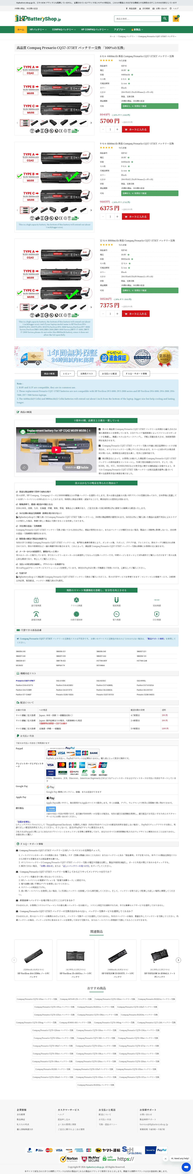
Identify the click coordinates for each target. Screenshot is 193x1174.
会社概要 (146, 8)
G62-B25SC (101, 681)
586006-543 (101, 651)
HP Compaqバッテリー (93, 29)
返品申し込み (64, 1119)
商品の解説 (49, 373)
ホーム (20, 29)
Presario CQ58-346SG (145, 695)
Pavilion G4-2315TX (64, 690)
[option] (54, 89)
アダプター (119, 29)
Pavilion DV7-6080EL (104, 685)
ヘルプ (175, 8)
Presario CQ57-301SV (105, 695)
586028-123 (141, 656)
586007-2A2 (101, 656)
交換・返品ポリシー (108, 1124)
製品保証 (21, 1119)
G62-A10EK (60, 681)
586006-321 (61, 651)
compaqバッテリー (62, 29)
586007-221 (141, 651)
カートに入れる (137, 129)
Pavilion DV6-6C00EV (64, 685)
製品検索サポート (148, 1119)
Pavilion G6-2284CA (104, 690)
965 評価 (122, 60)
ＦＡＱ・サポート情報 (136, 373)
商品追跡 (132, 8)
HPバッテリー (37, 29)
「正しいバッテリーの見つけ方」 (76, 865)
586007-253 (61, 656)
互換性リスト (86, 373)
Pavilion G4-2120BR (24, 690)
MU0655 (19, 665)
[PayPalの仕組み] (156, 1150)
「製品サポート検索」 (156, 638)
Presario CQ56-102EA (64, 695)
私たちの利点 (23, 1124)
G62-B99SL (141, 681)
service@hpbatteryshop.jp (154, 1124)
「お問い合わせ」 (47, 865)
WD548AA (100, 665)
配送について (105, 1114)
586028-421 (20, 661)
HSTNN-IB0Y (101, 661)
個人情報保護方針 (25, 1129)
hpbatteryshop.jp (95, 1167)
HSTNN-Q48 (142, 661)
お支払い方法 (105, 1119)
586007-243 (20, 656)
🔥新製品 (136, 29)
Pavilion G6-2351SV (145, 690)
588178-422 (61, 661)
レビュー (67, 373)
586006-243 (20, 651)
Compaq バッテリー (126, 36)
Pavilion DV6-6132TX (24, 685)
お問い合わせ (161, 8)
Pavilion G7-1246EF (23, 695)
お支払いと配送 (109, 373)
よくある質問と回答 (67, 1124)
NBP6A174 (60, 665)
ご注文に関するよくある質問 (71, 1129)
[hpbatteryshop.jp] (39, 22)
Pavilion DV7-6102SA (145, 685)
